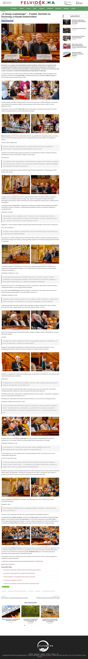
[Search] (86, 8)
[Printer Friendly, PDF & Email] (5, 586)
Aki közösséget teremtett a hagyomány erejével (78, 37)
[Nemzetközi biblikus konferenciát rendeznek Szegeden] (11, 611)
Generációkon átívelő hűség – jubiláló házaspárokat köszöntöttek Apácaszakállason (22, 569)
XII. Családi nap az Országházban (48, 591)
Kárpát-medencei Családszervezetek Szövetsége (17, 591)
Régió (34, 8)
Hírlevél (48, 654)
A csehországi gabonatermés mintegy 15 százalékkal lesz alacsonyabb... (50, 620)
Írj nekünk (31, 654)
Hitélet (29, 8)
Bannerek (43, 654)
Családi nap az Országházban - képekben (13, 580)
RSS (57, 654)
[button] (4, 616)
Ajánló (73, 8)
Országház (38, 591)
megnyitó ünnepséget (7, 73)
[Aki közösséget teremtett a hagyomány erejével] (67, 38)
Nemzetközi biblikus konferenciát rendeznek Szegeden (77, 54)
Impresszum (37, 654)
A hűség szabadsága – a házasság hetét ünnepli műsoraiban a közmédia (19, 576)
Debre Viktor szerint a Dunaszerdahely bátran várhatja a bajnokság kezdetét (79, 46)
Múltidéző (58, 8)
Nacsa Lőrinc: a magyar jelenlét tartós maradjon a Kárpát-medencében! (19, 573)
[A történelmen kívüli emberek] (67, 30)
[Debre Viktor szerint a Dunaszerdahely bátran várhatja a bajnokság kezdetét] (67, 46)
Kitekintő (41, 8)
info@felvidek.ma (47, 656)
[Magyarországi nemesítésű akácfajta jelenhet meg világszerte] (30, 611)
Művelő (22, 8)
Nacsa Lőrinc (30, 591)
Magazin (66, 8)
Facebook (53, 654)
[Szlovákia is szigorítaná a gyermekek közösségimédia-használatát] (67, 22)
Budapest (4, 591)
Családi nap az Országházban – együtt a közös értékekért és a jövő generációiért (21, 583)
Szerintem (50, 8)
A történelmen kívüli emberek (79, 28)
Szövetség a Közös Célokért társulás (9, 551)
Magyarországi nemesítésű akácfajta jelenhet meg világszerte (30, 620)
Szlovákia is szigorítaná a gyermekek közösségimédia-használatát (79, 22)
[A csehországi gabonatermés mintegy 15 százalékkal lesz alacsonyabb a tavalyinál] (50, 611)
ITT (35, 561)
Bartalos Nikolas (4, 19)
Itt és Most (14, 8)
